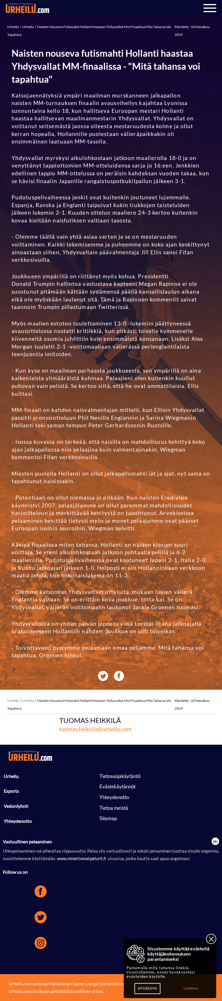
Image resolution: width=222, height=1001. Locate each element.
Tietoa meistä (114, 808)
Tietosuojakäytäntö (120, 776)
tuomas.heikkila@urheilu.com (95, 729)
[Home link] (27, 8)
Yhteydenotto (18, 821)
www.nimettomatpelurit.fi (81, 858)
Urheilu (13, 27)
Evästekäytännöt (117, 786)
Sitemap (108, 818)
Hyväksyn (147, 989)
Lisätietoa (191, 988)
